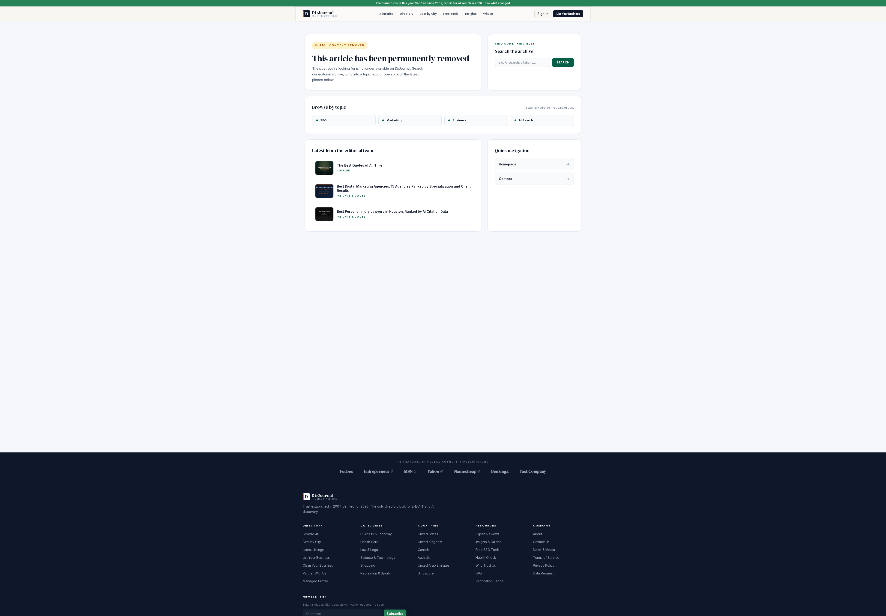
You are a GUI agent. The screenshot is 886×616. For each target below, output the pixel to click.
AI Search (526, 120)
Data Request (543, 573)
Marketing (394, 120)
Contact (534, 178)
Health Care (369, 542)
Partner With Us (314, 573)
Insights (471, 14)
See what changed (497, 3)
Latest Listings (313, 550)
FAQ (479, 573)
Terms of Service (546, 557)
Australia (424, 557)
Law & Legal (369, 550)
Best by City (428, 14)
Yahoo (433, 471)
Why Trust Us (486, 565)
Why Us (488, 14)
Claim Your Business (318, 565)
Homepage (534, 164)
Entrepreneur (376, 471)
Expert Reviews (487, 534)
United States (428, 534)
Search (563, 62)
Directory (406, 14)
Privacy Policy (543, 565)
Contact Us (541, 542)
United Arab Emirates (433, 565)
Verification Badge (490, 581)
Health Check (486, 557)
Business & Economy (376, 534)
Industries (385, 14)
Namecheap (465, 471)
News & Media (544, 550)
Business (459, 120)
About (537, 534)
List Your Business (568, 13)
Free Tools (450, 14)
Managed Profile (315, 581)
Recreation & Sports (375, 573)
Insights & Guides (488, 542)
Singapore (426, 573)
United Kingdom (430, 542)
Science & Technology (377, 557)
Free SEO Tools (488, 550)
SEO (323, 120)
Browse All (311, 534)
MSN (408, 471)
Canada (424, 550)
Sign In (542, 14)
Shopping (367, 565)
